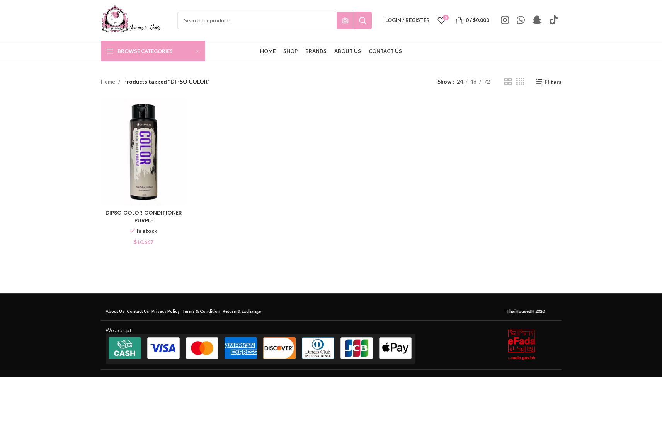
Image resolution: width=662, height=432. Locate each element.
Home (108, 81)
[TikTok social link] (554, 20)
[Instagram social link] (505, 20)
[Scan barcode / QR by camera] (345, 20)
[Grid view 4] (520, 82)
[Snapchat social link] (537, 20)
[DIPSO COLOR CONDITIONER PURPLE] (144, 152)
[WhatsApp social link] (521, 20)
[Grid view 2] (508, 82)
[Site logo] (131, 19)
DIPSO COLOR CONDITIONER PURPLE (144, 216)
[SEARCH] (363, 20)
